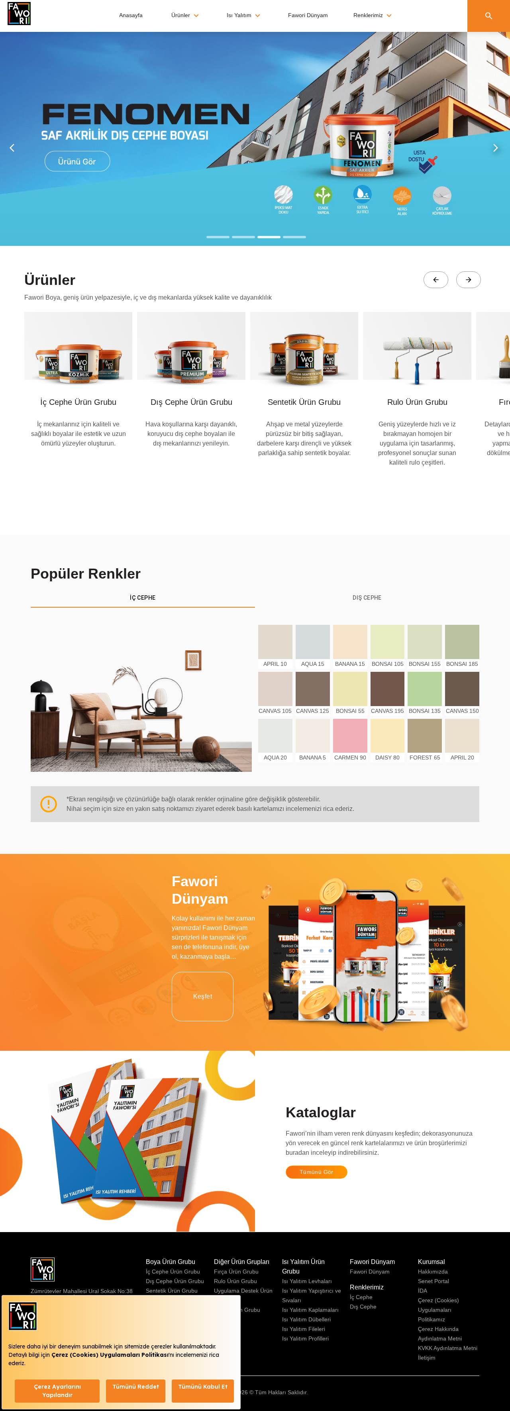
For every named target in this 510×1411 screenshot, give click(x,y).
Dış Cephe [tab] (367, 598)
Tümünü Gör (316, 1172)
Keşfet (202, 996)
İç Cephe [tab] (142, 598)
